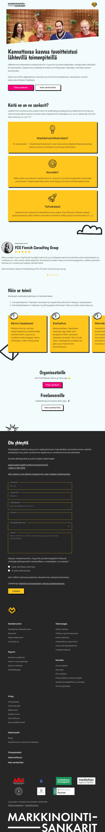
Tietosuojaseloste (15, 805)
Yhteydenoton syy (18, 523)
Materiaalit (14, 732)
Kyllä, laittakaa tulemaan (23, 567)
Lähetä (16, 591)
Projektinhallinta (63, 650)
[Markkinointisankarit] (16, 5)
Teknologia (61, 624)
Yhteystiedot (13, 702)
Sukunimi (15, 492)
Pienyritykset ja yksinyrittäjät (69, 678)
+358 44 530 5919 (16, 468)
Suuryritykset (61, 665)
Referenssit (13, 710)
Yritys (11, 696)
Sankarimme (13, 714)
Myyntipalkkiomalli (16, 722)
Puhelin (13, 513)
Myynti (11, 652)
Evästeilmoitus (31, 805)
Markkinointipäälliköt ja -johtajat (70, 682)
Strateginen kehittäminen (19, 629)
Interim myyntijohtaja (18, 661)
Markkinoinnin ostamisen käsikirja (23, 742)
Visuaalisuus (13, 641)
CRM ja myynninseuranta (67, 633)
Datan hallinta (62, 629)
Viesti (13, 533)
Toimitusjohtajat (63, 686)
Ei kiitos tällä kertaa (21, 570)
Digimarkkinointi (15, 637)
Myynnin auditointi (16, 657)
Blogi (10, 738)
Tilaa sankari (21, 87)
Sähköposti (15, 502)
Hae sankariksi (48, 87)
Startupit (60, 670)
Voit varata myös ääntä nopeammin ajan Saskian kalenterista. (39, 474)
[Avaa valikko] (94, 5)
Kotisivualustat (62, 637)
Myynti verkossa (15, 665)
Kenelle (60, 660)
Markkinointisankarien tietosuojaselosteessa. (42, 583)
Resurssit (12, 633)
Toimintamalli (14, 706)
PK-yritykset (61, 674)
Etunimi (14, 482)
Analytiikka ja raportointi (67, 641)
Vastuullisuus (14, 718)
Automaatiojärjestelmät (66, 646)
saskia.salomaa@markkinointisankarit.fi (28, 465)
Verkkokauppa (14, 670)
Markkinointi (15, 624)
